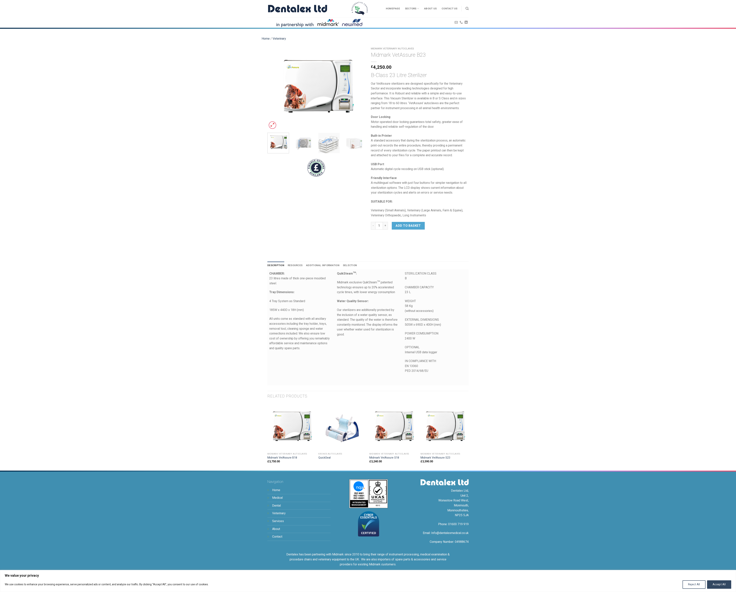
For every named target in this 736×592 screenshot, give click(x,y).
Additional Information (322, 265)
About (276, 529)
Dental (276, 505)
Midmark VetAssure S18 (384, 458)
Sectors (410, 8)
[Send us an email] (456, 22)
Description (275, 265)
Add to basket (408, 225)
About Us (430, 8)
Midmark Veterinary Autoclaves (392, 49)
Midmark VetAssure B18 (282, 458)
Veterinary (279, 38)
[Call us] (461, 22)
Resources (295, 265)
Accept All (719, 584)
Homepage (393, 8)
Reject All (694, 584)
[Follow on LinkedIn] (466, 22)
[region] (368, 581)
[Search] (467, 8)
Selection (350, 265)
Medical (277, 498)
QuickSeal (324, 458)
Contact (277, 536)
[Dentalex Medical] (297, 8)
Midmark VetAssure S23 (435, 458)
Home (266, 38)
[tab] (275, 265)
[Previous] (274, 87)
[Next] (358, 87)
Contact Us (450, 8)
